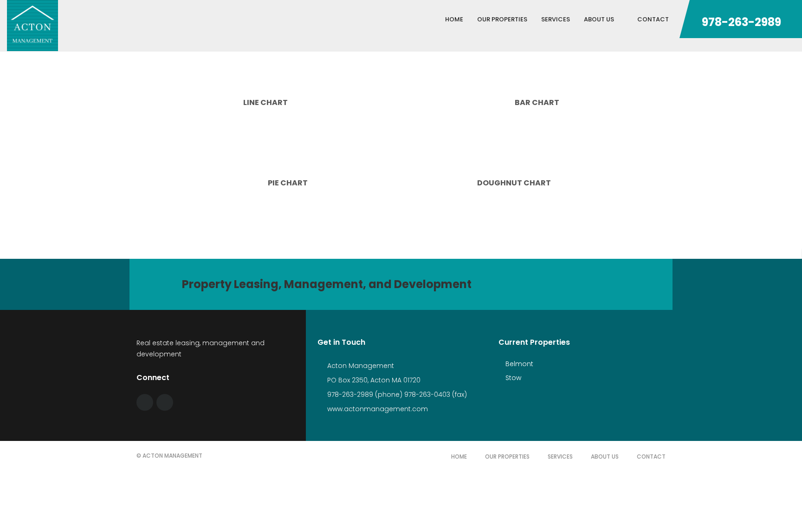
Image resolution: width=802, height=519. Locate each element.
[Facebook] (144, 402)
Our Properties (507, 456)
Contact (651, 456)
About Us (605, 456)
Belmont (518, 363)
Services (560, 456)
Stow (512, 377)
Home (459, 456)
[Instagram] (164, 402)
